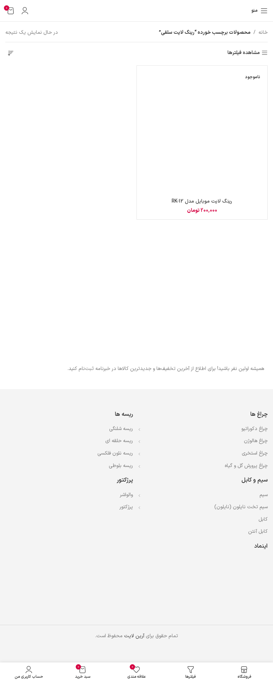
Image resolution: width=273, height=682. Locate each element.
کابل (263, 519)
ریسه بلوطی (121, 465)
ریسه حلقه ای (119, 441)
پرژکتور (126, 507)
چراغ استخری (255, 453)
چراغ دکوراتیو (254, 429)
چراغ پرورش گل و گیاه (246, 465)
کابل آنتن (258, 531)
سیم (263, 495)
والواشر (126, 495)
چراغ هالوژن (256, 441)
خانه (263, 32)
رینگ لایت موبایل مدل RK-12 (202, 201)
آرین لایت (134, 636)
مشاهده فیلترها (244, 53)
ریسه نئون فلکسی (115, 453)
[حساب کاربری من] (25, 11)
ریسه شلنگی (121, 429)
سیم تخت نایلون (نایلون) (241, 507)
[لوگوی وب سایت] (136, 10)
